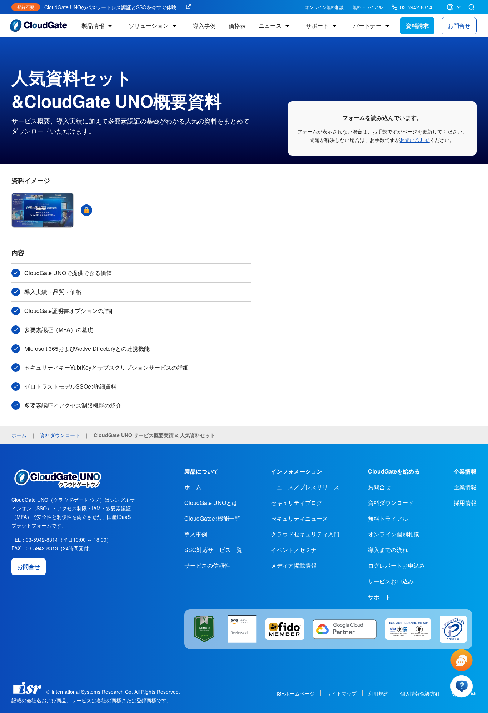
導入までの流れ (388, 550)
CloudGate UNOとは (211, 503)
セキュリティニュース (299, 518)
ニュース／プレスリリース (305, 487)
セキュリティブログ (296, 503)
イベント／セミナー (296, 550)
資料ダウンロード (391, 503)
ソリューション (149, 25)
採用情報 (465, 503)
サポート (317, 25)
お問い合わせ (415, 139)
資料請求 (417, 25)
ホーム (192, 487)
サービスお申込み (391, 581)
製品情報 (92, 25)
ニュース (270, 25)
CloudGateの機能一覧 (212, 518)
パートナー (367, 25)
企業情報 (465, 487)
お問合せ (459, 25)
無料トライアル (368, 7)
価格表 (237, 25)
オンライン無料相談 (324, 7)
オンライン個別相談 (393, 534)
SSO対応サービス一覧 (213, 550)
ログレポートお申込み (396, 565)
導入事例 (204, 25)
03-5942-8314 (416, 7)
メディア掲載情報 (294, 565)
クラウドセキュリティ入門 (305, 534)
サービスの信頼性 (207, 565)
